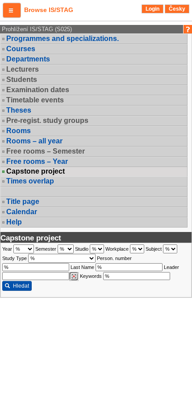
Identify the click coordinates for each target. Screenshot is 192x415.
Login (152, 9)
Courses (20, 49)
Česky (177, 9)
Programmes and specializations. (62, 38)
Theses (18, 110)
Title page (22, 201)
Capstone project (35, 171)
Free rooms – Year (37, 161)
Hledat (21, 286)
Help (14, 222)
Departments (28, 59)
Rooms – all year (34, 141)
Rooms (18, 130)
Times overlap (30, 181)
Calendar (21, 212)
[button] (12, 10)
